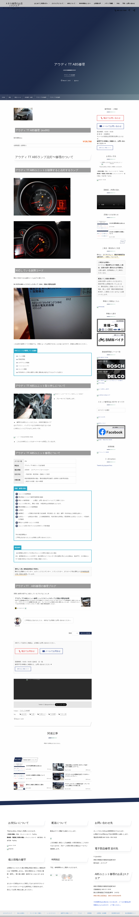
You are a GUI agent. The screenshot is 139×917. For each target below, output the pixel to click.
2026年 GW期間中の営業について (35, 775)
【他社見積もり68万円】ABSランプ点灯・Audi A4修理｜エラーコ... (77, 765)
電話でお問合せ (28, 651)
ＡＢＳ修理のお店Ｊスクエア (14, 4)
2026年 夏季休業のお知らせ (34, 766)
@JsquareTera (49, 704)
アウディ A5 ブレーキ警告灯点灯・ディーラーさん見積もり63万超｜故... (77, 784)
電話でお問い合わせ (112, 118)
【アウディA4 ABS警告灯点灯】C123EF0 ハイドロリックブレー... (77, 775)
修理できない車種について (23, 668)
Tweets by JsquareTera (104, 465)
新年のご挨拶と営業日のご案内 (34, 784)
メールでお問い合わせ (112, 126)
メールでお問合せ (53, 651)
